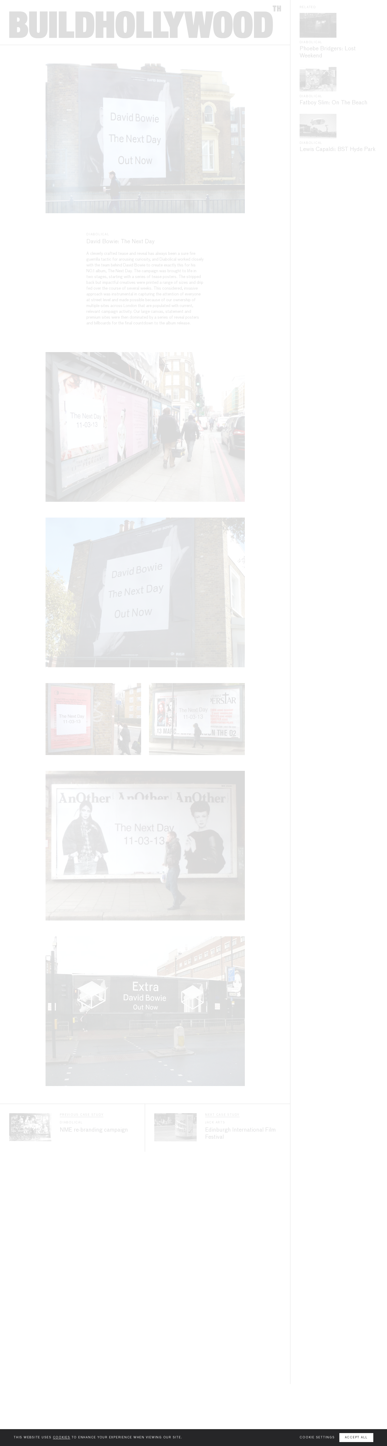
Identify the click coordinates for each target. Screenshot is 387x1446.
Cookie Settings (317, 1437)
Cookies (61, 1437)
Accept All (356, 1437)
